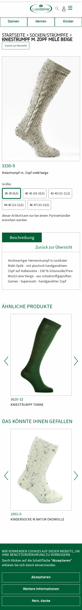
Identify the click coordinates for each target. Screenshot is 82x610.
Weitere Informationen (41, 589)
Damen (13, 21)
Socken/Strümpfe (49, 35)
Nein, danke (41, 601)
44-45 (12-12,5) (13, 205)
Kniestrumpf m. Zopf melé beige (37, 40)
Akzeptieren (41, 577)
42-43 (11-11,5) (60, 193)
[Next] (75, 361)
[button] (41, 108)
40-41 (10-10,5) (34, 193)
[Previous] (6, 361)
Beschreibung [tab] (22, 237)
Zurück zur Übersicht (16, 45)
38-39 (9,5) (11, 193)
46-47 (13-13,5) (39, 205)
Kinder (68, 21)
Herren (40, 21)
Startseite (13, 35)
